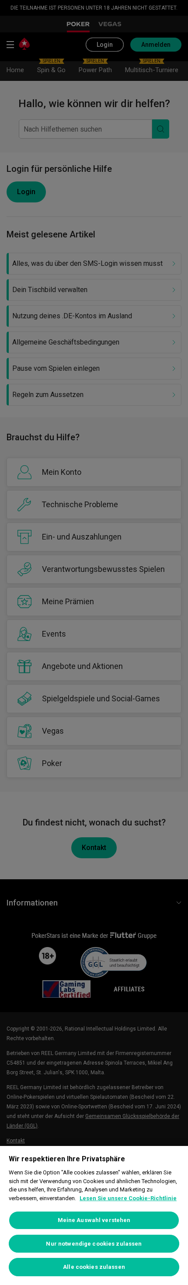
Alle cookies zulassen (94, 1267)
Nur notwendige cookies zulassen (94, 1243)
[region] (94, 1215)
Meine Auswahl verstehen (94, 1220)
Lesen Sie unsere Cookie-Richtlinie (128, 1198)
